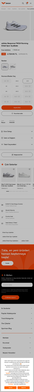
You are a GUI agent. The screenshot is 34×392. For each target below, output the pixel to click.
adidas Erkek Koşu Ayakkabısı (10, 240)
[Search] (23, 3)
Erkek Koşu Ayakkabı (8, 232)
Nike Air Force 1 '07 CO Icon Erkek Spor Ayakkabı (24, 185)
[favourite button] (14, 169)
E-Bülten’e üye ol (10, 297)
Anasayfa (3, 8)
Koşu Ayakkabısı (6, 50)
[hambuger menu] (31, 3)
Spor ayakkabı (22, 8)
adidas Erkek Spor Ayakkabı (10, 236)
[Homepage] (6, 3)
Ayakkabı (14, 8)
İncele (7, 263)
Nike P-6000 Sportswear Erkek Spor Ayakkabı (8, 185)
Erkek (9, 8)
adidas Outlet (25, 240)
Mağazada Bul (18, 154)
